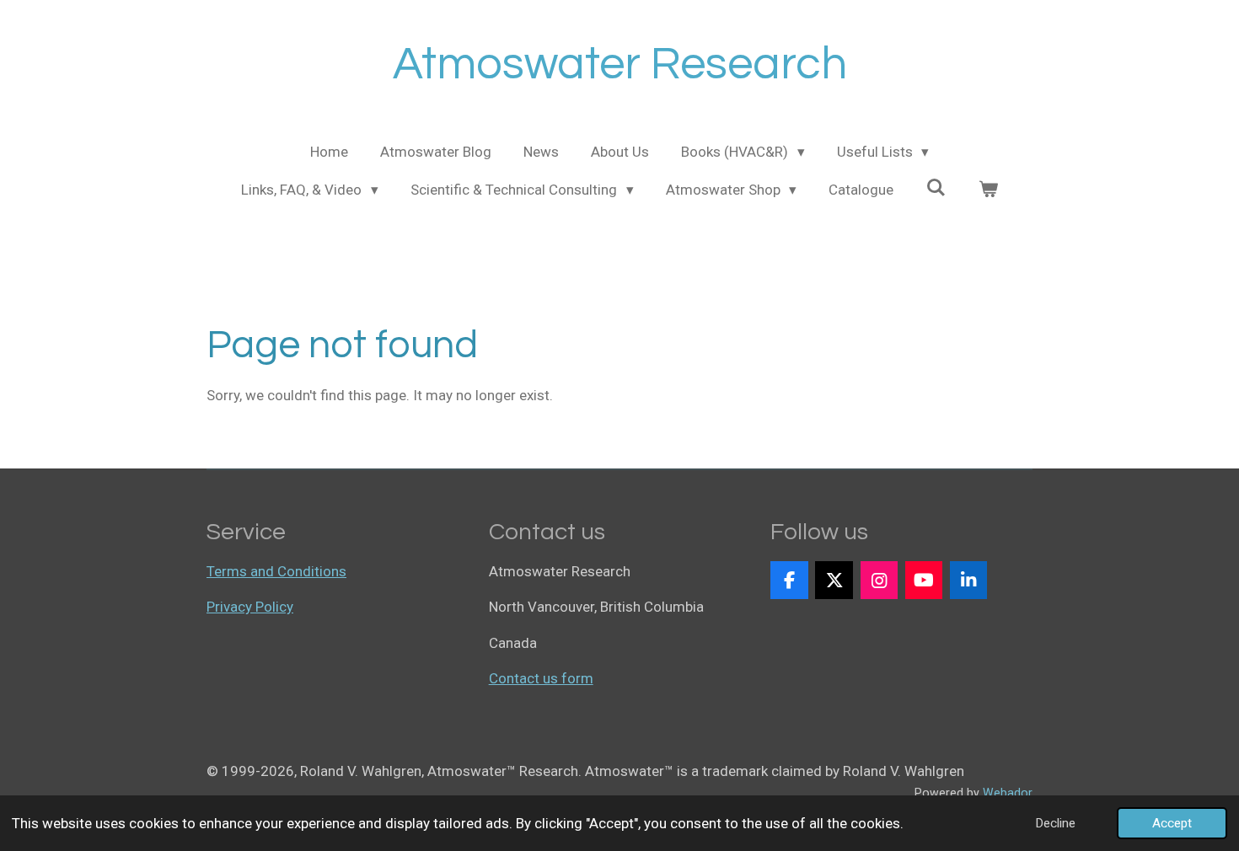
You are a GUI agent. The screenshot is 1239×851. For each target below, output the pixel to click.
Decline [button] (1055, 823)
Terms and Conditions (276, 571)
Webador (1007, 793)
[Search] (935, 188)
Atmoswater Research (620, 64)
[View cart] (988, 190)
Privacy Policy (249, 606)
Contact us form (541, 678)
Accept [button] (1172, 823)
